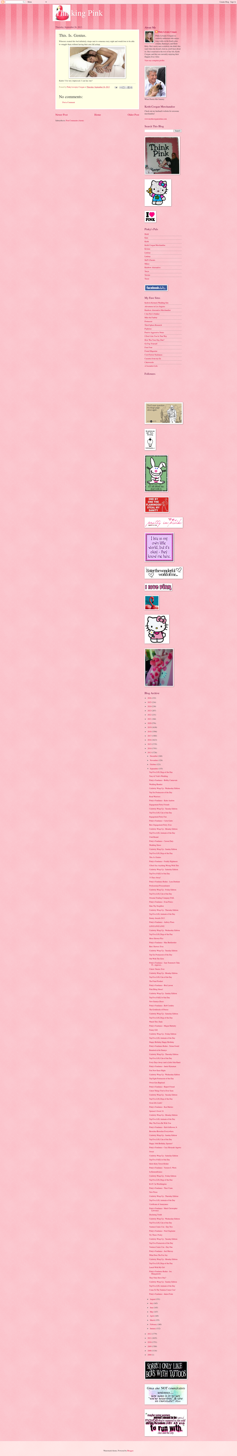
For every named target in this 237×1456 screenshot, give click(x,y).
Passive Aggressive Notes (154, 332)
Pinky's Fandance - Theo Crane (161, 1188)
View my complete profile (154, 60)
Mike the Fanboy (151, 317)
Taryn (147, 271)
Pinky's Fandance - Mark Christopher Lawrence (163, 1209)
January (153, 1328)
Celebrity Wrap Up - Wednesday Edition (164, 788)
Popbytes (148, 328)
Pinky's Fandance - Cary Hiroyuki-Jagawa (165, 1147)
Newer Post (61, 114)
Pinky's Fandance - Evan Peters (161, 902)
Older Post (133, 114)
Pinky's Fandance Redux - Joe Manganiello (160, 1272)
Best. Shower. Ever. (156, 946)
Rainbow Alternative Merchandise (158, 310)
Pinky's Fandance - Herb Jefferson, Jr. (163, 1127)
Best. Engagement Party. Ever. (160, 824)
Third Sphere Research (153, 325)
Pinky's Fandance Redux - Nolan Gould (164, 1046)
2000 (150, 1354)
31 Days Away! (155, 877)
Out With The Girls (156, 958)
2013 (150, 752)
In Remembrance (155, 1171)
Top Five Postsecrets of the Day (161, 1243)
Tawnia (147, 275)
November (154, 760)
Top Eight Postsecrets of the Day (161, 1078)
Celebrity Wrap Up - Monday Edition (163, 829)
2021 (150, 719)
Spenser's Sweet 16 (156, 1111)
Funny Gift (153, 1030)
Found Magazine (151, 351)
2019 (150, 727)
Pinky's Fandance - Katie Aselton (161, 800)
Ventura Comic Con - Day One (161, 1247)
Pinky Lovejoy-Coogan (167, 32)
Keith (147, 241)
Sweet (151, 1151)
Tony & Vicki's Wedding (158, 776)
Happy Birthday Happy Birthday (161, 1042)
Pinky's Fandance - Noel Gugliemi (162, 1231)
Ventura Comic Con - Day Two (161, 1226)
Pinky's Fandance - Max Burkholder (163, 942)
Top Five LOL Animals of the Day (162, 833)
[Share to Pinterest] (131, 87)
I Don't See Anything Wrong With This (164, 865)
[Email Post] (116, 87)
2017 (150, 735)
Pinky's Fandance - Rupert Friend (162, 1086)
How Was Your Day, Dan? (154, 340)
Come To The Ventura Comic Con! (162, 1290)
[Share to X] (126, 87)
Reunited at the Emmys (158, 1050)
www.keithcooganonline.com (156, 119)
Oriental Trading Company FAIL (161, 898)
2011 (150, 1338)
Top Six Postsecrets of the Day (160, 792)
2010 (150, 1342)
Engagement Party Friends (159, 804)
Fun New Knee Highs (157, 1070)
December (154, 756)
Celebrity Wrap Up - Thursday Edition (163, 910)
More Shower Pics (156, 938)
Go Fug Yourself (151, 343)
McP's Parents (150, 260)
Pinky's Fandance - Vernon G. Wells (162, 1167)
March (152, 1320)
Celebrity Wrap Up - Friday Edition (162, 889)
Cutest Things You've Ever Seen (161, 1090)
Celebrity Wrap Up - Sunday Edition (163, 849)
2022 (150, 714)
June (152, 1307)
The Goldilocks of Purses (158, 1009)
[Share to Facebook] (128, 87)
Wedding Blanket (155, 784)
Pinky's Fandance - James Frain (161, 1294)
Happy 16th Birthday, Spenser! (161, 1143)
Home (97, 114)
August (153, 1299)
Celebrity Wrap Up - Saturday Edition (163, 869)
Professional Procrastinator (159, 885)
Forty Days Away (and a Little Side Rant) (165, 1062)
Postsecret (148, 321)
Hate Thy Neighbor (156, 906)
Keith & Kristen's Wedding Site (156, 302)
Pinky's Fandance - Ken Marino (161, 1107)
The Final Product (156, 981)
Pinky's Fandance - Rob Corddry (161, 1005)
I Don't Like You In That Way (156, 336)
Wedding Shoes (155, 845)
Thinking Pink (79, 12)
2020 (150, 723)
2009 (150, 1346)
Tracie (147, 278)
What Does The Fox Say (158, 1255)
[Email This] (120, 87)
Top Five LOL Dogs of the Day (161, 772)
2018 (150, 731)
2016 (150, 740)
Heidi (147, 234)
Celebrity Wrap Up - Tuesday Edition (163, 808)
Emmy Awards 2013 (157, 918)
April (152, 1316)
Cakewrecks (149, 362)
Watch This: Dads (156, 1021)
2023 (150, 710)
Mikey (147, 263)
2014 (150, 748)
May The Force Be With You (160, 1123)
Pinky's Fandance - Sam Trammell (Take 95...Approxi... (164, 963)
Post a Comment (68, 102)
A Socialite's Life (151, 366)
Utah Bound (153, 837)
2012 (150, 1333)
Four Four (148, 347)
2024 (150, 706)
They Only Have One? (157, 1277)
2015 (150, 744)
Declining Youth (155, 1214)
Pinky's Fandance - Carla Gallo (161, 820)
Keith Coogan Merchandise (155, 245)
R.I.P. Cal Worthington (158, 1184)
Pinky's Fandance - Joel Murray (161, 1251)
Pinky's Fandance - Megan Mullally (162, 1025)
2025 (150, 702)
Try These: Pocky (155, 1235)
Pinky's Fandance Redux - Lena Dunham (164, 881)
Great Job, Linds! (155, 1103)
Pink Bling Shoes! (156, 989)
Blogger (130, 1450)
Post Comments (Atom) (75, 120)
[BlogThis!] (123, 87)
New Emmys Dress (156, 1001)
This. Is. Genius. (155, 857)
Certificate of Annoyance (158, 1204)
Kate (146, 237)
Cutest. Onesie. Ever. (157, 969)
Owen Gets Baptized (157, 1082)
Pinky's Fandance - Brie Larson (161, 985)
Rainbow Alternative (152, 267)
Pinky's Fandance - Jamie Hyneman (162, 1066)
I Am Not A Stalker (152, 313)
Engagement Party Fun (158, 816)
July (151, 1303)
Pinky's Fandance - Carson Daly (161, 841)
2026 (150, 698)
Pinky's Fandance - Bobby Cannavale (163, 780)
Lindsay (148, 252)
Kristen (147, 249)
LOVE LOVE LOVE (156, 926)
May (152, 1311)
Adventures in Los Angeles (155, 306)
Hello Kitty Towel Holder (159, 1163)
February (153, 1324)
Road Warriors (154, 796)
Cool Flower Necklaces (153, 354)
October (153, 764)
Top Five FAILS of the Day (159, 873)
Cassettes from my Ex (153, 358)
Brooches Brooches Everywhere (161, 1131)
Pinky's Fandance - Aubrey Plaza (161, 922)
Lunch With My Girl (157, 1267)
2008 (150, 1350)
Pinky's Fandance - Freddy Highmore (163, 861)
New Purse (153, 1192)
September (154, 768)
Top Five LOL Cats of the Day (160, 812)
